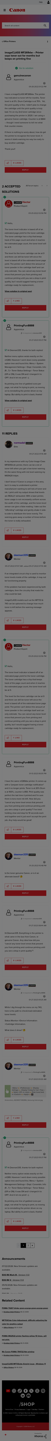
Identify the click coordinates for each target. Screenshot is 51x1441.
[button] (47, 3)
